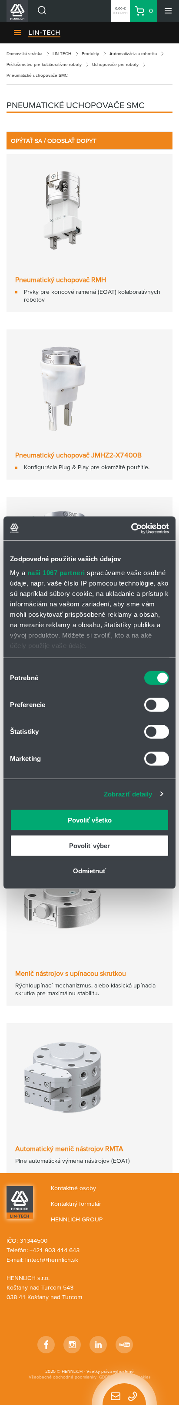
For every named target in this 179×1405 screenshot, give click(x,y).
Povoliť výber (89, 845)
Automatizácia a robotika (133, 53)
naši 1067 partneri (56, 572)
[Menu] (168, 11)
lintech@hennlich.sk (51, 1259)
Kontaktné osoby (73, 1188)
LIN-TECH (44, 32)
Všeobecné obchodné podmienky (62, 1377)
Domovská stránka (24, 53)
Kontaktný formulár (76, 1203)
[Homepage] (20, 1201)
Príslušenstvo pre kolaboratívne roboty (44, 64)
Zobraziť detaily (128, 793)
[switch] (156, 705)
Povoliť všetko (90, 820)
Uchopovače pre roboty (115, 64)
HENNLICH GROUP (77, 1219)
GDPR (104, 1377)
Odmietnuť (89, 871)
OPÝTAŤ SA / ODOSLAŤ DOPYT (53, 140)
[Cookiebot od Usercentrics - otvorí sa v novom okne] (131, 528)
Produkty (90, 53)
